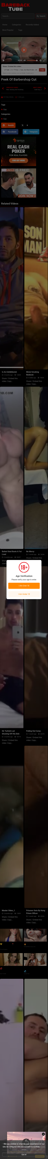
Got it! (24, 1154)
